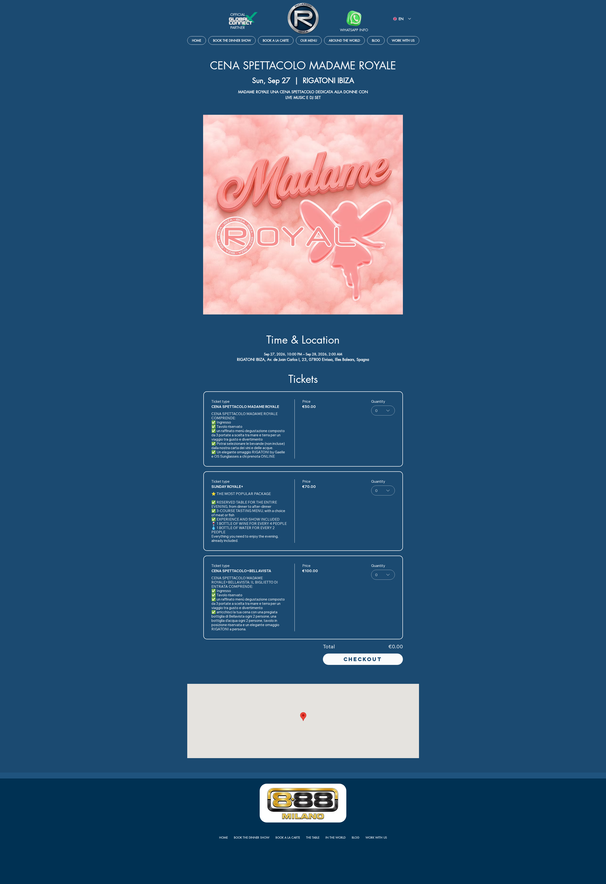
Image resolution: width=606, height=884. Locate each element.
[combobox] (383, 410)
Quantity (378, 401)
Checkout (362, 659)
